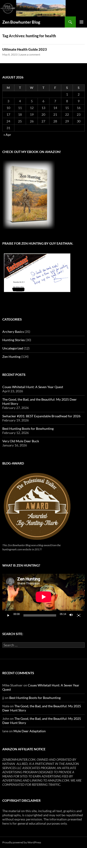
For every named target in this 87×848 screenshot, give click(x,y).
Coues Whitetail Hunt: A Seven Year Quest (32, 387)
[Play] (8, 615)
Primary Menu (81, 22)
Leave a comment (29, 54)
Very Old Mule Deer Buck (20, 441)
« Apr (7, 135)
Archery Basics (13, 332)
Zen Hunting (11, 357)
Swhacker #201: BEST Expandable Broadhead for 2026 (41, 416)
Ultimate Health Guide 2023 (24, 49)
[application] (43, 597)
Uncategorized (12, 348)
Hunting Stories (13, 340)
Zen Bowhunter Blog (21, 22)
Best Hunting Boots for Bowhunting (28, 428)
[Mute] (71, 615)
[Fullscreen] (78, 615)
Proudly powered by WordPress (21, 842)
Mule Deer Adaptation (29, 731)
